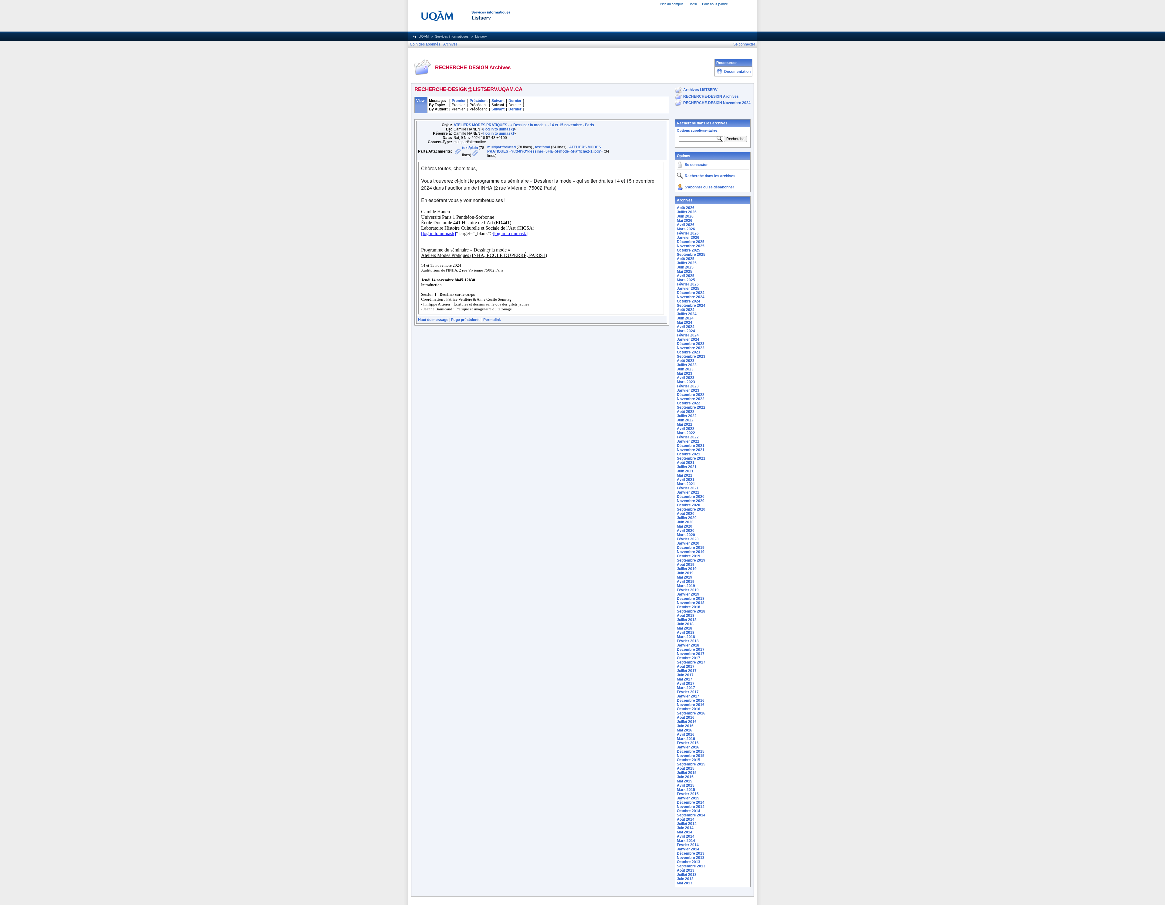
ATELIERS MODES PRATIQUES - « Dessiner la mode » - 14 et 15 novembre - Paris (524, 125)
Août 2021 (685, 463)
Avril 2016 (685, 734)
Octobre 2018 (688, 607)
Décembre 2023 (690, 344)
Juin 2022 (685, 420)
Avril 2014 (685, 836)
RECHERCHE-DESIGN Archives (711, 96)
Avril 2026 (685, 225)
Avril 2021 (685, 480)
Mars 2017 (686, 688)
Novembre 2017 (690, 654)
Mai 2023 (684, 373)
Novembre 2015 (690, 756)
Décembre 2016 (690, 700)
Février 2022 (688, 437)
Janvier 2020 (688, 543)
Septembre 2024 (691, 305)
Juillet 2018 (687, 620)
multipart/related (501, 147)
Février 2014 (688, 845)
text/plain (470, 148)
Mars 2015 (686, 790)
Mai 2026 (684, 220)
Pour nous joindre (715, 4)
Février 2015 (688, 794)
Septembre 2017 (691, 662)
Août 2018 (685, 615)
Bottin (693, 4)
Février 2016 (688, 743)
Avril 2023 (685, 378)
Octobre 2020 (688, 505)
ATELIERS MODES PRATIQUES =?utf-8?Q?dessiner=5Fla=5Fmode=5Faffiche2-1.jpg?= (545, 149)
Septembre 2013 (691, 866)
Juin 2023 (685, 369)
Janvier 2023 (688, 390)
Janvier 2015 (688, 798)
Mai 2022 (684, 424)
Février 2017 (688, 692)
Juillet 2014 (687, 824)
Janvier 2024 (688, 339)
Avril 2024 (685, 327)
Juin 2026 (685, 216)
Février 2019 (688, 590)
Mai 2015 (684, 781)
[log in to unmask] (498, 129)
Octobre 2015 (688, 760)
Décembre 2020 (690, 497)
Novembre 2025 (690, 246)
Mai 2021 (684, 475)
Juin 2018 (685, 624)
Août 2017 (685, 666)
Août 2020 (685, 514)
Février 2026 (688, 233)
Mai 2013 (684, 883)
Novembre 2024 (690, 297)
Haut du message (433, 320)
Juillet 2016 (687, 722)
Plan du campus (672, 4)
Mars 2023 (686, 382)
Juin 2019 (685, 573)
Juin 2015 (685, 777)
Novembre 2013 (690, 858)
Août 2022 (685, 412)
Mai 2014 (684, 832)
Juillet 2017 (687, 671)
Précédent (479, 101)
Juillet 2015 (687, 773)
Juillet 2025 (687, 263)
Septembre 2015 (691, 764)
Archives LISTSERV (700, 90)
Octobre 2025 (688, 250)
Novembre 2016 (690, 705)
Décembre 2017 (690, 649)
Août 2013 (685, 870)
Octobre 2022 (688, 403)
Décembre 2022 (690, 395)
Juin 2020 (685, 522)
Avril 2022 (685, 429)
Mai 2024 (684, 322)
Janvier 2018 (688, 645)
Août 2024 (685, 310)
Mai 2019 (684, 577)
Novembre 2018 (690, 603)
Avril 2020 (685, 530)
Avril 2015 (685, 785)
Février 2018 (688, 641)
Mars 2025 (686, 280)
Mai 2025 (684, 271)
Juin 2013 (685, 879)
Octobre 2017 (688, 658)
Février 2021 (688, 488)
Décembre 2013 (690, 853)
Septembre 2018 (691, 611)
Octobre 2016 (688, 709)
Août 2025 (685, 259)
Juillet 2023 (687, 365)
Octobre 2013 (688, 862)
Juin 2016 (685, 726)
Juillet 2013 (687, 875)
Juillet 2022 (687, 416)
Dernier (515, 101)
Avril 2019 (685, 581)
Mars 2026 (686, 229)
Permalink (492, 320)
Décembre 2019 (690, 547)
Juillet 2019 (687, 569)
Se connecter (696, 165)
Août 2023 (685, 361)
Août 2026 (685, 208)
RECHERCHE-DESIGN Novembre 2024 (717, 103)
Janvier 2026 (688, 237)
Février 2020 (688, 539)
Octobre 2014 (688, 811)
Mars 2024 (686, 331)
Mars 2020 (686, 535)
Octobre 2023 (688, 352)
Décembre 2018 (690, 598)
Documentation (737, 71)
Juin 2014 (685, 828)
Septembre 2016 (691, 713)
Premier (459, 101)
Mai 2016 (684, 730)
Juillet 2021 (687, 467)
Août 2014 (685, 819)
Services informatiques (452, 36)
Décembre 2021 (690, 446)
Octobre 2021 (688, 454)
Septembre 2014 (691, 815)
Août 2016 (685, 717)
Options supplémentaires (697, 130)
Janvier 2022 (688, 441)
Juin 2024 (685, 318)
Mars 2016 (686, 739)
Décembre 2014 (690, 802)
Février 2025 (688, 284)
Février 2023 (688, 386)
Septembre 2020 (691, 509)
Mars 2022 (686, 433)
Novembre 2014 (690, 807)
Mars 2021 (686, 484)
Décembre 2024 (690, 293)
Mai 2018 (684, 628)
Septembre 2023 (691, 356)
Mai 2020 (684, 526)
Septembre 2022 (691, 407)
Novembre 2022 (690, 399)
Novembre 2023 (690, 348)
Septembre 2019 (691, 560)
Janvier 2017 (688, 696)
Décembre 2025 (690, 242)
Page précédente (466, 320)
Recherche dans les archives (702, 123)
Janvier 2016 (688, 747)
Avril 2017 (685, 683)
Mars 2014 (686, 841)
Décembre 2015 (690, 751)
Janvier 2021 (688, 492)
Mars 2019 (686, 586)
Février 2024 (688, 335)
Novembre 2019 (690, 552)
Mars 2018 (686, 637)
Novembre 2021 (690, 450)
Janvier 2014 (688, 849)
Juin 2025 (685, 267)
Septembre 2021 (691, 458)
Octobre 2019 (688, 556)
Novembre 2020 (690, 501)
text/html (542, 147)
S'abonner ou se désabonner (709, 187)
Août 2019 (685, 564)
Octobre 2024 (688, 301)
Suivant (498, 101)
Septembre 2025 (691, 254)
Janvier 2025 (688, 288)
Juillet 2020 (687, 518)
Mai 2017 (684, 679)
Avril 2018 (685, 632)
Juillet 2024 (687, 314)
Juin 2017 (685, 675)
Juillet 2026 (687, 212)
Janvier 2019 (688, 594)
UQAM (424, 36)
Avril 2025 (685, 276)
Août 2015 (685, 768)
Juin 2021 (685, 471)
